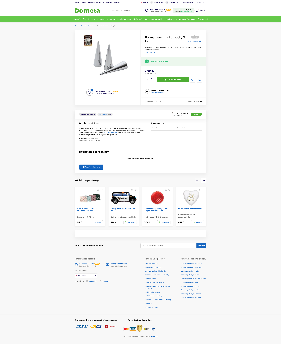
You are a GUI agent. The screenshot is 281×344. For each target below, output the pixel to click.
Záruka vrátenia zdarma (96, 2)
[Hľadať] (109, 10)
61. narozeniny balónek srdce (190, 209)
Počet (147, 79)
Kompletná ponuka (87, 26)
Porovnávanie (158, 2)
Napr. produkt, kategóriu (121, 10)
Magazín (117, 2)
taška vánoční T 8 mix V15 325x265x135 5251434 (87, 210)
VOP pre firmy (150, 278)
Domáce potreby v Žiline (190, 275)
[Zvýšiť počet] (151, 78)
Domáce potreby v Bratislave (191, 263)
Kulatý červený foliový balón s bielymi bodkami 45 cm (156, 210)
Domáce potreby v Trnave (190, 286)
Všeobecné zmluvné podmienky (157, 275)
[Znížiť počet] (151, 81)
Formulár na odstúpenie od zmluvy (158, 300)
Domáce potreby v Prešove (190, 271)
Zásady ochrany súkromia (154, 282)
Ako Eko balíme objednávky (155, 271)
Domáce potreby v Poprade (191, 297)
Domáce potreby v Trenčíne (191, 294)
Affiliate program (151, 307)
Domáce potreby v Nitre (189, 282)
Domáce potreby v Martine (190, 290)
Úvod (76, 26)
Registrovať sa (188, 2)
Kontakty (109, 2)
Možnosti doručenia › (158, 92)
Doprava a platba (80, 2)
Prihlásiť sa (200, 2)
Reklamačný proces (152, 292)
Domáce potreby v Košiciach (191, 267)
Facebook (92, 281)
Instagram (106, 281)
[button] (203, 180)
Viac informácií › (151, 52)
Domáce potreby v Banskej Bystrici (193, 278)
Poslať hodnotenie (92, 167)
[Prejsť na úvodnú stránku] (87, 10)
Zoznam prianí (174, 2)
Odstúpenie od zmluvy (153, 296)
